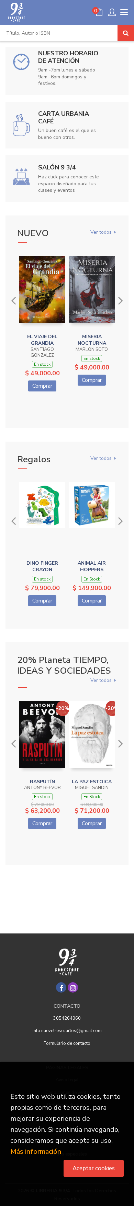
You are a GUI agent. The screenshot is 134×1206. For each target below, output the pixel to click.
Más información (35, 1151)
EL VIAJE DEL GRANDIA (42, 340)
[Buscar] (126, 33)
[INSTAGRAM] (73, 987)
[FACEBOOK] (61, 987)
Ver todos (101, 232)
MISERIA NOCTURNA (92, 340)
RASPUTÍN (42, 781)
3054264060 (67, 1018)
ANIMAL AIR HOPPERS (92, 566)
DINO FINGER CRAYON (42, 566)
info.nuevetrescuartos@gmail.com (67, 1031)
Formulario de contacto (67, 1043)
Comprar (42, 386)
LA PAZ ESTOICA (92, 781)
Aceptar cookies (93, 1168)
